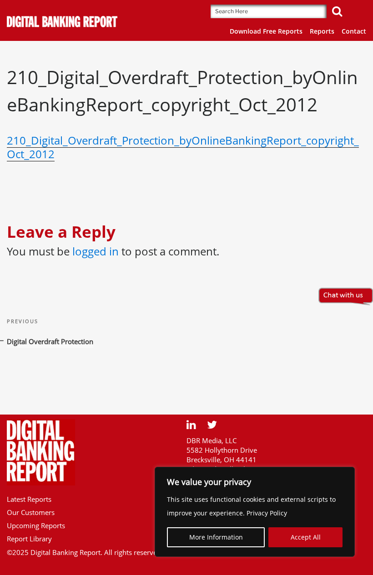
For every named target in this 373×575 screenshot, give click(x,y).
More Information (216, 537)
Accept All (306, 537)
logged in (95, 251)
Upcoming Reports (36, 525)
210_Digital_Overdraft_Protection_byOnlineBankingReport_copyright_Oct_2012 (183, 147)
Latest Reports (29, 499)
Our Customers (31, 512)
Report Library (29, 538)
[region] (255, 512)
